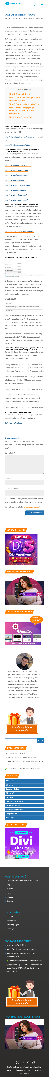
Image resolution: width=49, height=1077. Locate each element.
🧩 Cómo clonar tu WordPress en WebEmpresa (22, 769)
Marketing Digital (13, 805)
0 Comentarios (39, 19)
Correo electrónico (12, 488)
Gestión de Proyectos (14, 801)
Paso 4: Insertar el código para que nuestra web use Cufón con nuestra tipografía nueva (22, 111)
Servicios (9, 893)
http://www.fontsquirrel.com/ (16, 170)
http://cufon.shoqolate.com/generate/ (19, 137)
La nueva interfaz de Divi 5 (15, 753)
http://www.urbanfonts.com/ (16, 180)
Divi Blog (9, 797)
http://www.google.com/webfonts (18, 165)
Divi (39, 1067)
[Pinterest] (28, 1063)
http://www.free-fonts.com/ (16, 195)
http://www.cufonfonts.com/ (16, 175)
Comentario (10, 453)
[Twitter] (17, 1063)
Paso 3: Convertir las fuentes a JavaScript (24, 104)
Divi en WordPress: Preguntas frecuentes (20, 757)
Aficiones (9, 781)
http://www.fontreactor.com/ (16, 200)
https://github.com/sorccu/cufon (17, 145)
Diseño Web (27, 19)
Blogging (9, 785)
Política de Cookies (24, 1070)
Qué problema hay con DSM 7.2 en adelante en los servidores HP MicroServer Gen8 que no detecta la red (24, 968)
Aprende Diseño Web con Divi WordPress (22, 881)
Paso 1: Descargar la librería (19, 94)
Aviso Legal (11, 1070)
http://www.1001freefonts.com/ (17, 185)
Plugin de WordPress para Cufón (21, 117)
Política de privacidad (31, 507)
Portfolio (9, 889)
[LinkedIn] (23, 1063)
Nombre (8, 478)
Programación (11, 814)
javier (9, 19)
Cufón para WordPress (14, 423)
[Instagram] (33, 1063)
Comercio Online (12, 789)
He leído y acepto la (24, 507)
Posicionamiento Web (14, 810)
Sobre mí (9, 897)
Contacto (9, 901)
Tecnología (10, 818)
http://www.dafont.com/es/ (15, 190)
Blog (8, 885)
